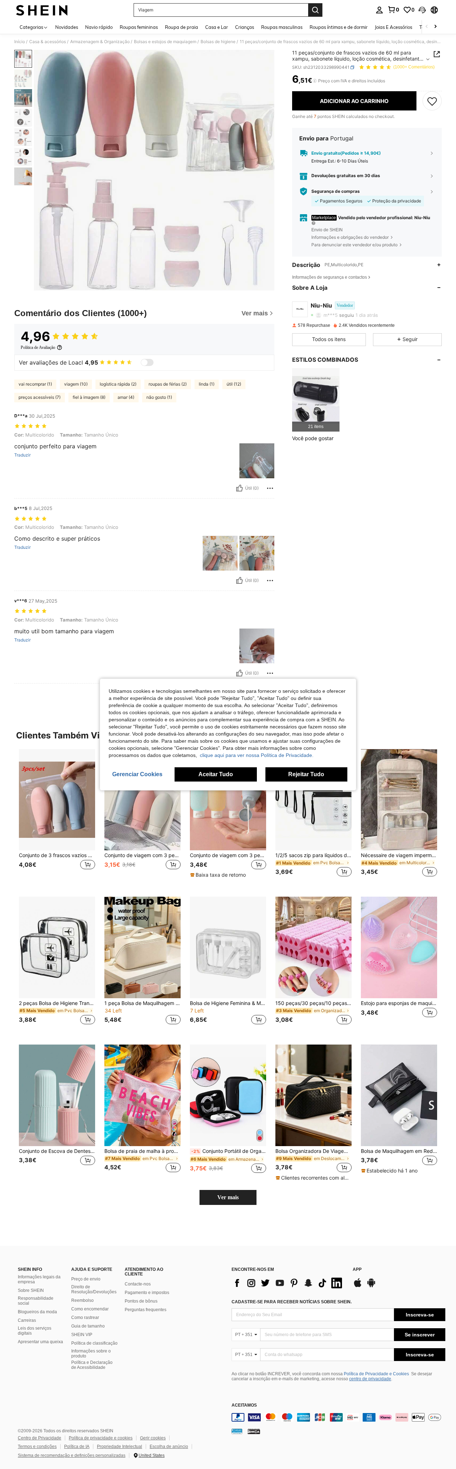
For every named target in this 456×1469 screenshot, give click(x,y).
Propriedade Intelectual (119, 1446)
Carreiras (27, 1320)
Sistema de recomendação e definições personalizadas (71, 1455)
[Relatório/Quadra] (270, 488)
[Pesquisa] (315, 10)
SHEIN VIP (81, 1334)
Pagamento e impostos (147, 1292)
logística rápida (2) (118, 384)
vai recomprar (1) (35, 384)
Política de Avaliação (38, 347)
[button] (422, 10)
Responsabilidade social (35, 1301)
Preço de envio (85, 1279)
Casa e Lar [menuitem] (216, 27)
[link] (393, 9)
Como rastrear (85, 1317)
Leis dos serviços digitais (34, 1331)
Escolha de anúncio (169, 1446)
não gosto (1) (159, 397)
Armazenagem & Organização (100, 41)
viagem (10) (76, 384)
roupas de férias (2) (168, 384)
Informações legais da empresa (39, 1279)
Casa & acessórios (47, 41)
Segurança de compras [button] (335, 191)
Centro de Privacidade (39, 1438)
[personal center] (379, 10)
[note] (219, 874)
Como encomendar (90, 1308)
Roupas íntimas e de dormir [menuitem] (339, 27)
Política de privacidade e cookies (101, 1438)
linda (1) (206, 384)
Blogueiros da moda (37, 1311)
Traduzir (22, 455)
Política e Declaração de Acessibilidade (92, 1365)
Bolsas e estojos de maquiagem (165, 41)
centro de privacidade (370, 1378)
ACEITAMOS (244, 1405)
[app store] (358, 1286)
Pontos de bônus (141, 1301)
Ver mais (228, 1197)
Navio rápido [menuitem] (99, 27)
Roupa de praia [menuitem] (181, 27)
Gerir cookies (153, 1438)
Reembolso (82, 1300)
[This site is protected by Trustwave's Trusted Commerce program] (237, 1431)
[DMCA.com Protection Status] (254, 1431)
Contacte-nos (138, 1284)
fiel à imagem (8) (89, 397)
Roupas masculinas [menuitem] (281, 27)
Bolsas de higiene (218, 41)
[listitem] (316, 399)
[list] (289, 1283)
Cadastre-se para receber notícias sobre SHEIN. (292, 1301)
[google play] (371, 1286)
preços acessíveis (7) (40, 397)
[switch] (147, 362)
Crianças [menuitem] (244, 27)
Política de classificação (94, 1343)
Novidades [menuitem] (66, 27)
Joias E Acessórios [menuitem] (393, 27)
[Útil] (239, 488)
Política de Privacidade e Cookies (376, 1373)
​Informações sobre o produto (91, 1354)
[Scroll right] (435, 27)
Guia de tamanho (88, 1326)
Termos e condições (37, 1446)
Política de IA (76, 1446)
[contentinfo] (338, 1417)
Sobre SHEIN (31, 1290)
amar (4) (126, 397)
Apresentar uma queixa (40, 1341)
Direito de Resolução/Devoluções (93, 1289)
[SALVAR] (432, 100)
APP (357, 1269)
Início (19, 41)
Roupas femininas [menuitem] (139, 27)
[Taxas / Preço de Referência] (315, 80)
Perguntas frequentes (145, 1309)
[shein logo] (42, 10)
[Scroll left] (426, 27)
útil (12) (234, 384)
